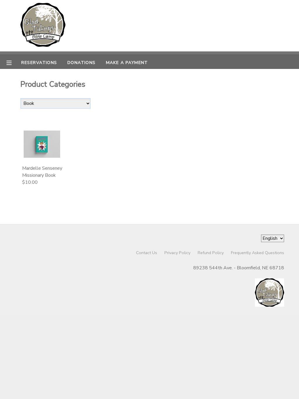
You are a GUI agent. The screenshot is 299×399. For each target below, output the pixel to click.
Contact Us (146, 253)
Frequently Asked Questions (257, 253)
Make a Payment (127, 62)
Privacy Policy (177, 253)
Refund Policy (211, 253)
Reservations (39, 62)
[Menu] (13, 62)
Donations (81, 62)
